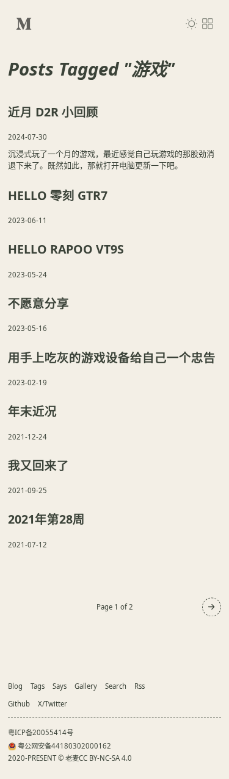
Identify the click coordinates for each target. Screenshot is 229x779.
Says (60, 686)
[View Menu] (208, 24)
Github (19, 703)
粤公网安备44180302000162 (64, 745)
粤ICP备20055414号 (40, 732)
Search (115, 686)
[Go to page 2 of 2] (211, 606)
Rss (139, 686)
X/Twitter (52, 703)
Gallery (86, 686)
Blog (15, 686)
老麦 (72, 758)
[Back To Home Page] (24, 24)
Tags (38, 686)
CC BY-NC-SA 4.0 (105, 758)
